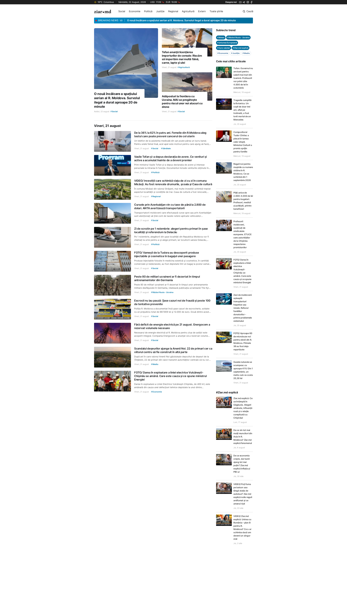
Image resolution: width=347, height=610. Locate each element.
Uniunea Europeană (227, 42)
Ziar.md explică (240, 48)
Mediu (246, 53)
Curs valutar (223, 48)
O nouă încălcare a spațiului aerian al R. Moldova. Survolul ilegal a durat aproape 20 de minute (181, 20)
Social (121, 11)
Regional (173, 11)
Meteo (220, 37)
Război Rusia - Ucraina (238, 37)
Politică (148, 11)
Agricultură (188, 11)
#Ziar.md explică (227, 392)
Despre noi (231, 2)
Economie (134, 11)
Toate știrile (216, 11)
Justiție (160, 11)
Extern (202, 11)
